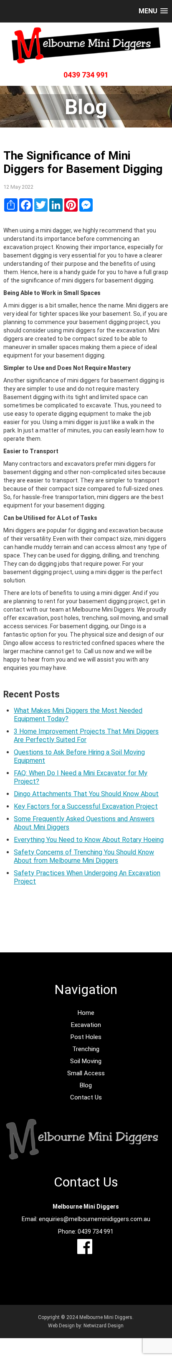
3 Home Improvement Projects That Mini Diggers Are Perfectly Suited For (86, 735)
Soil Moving (85, 1061)
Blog (86, 1085)
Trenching (85, 1049)
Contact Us (86, 1097)
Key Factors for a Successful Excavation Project (86, 806)
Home (86, 1013)
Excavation (86, 1025)
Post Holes (86, 1037)
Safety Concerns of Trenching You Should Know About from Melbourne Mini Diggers (84, 856)
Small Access (86, 1073)
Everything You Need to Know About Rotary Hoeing (89, 840)
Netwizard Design (103, 1326)
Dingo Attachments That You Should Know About (86, 794)
